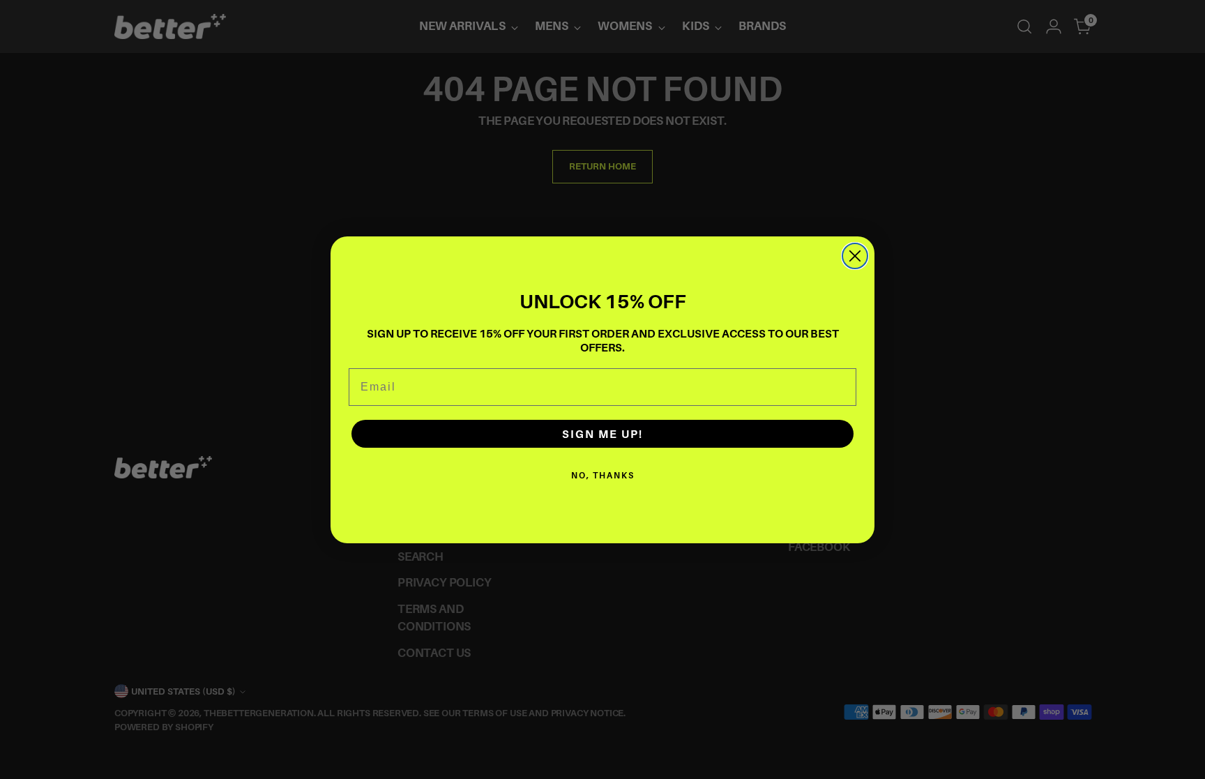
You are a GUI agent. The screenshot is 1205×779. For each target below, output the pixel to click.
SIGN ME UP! (602, 434)
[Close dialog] (854, 256)
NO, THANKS (603, 475)
